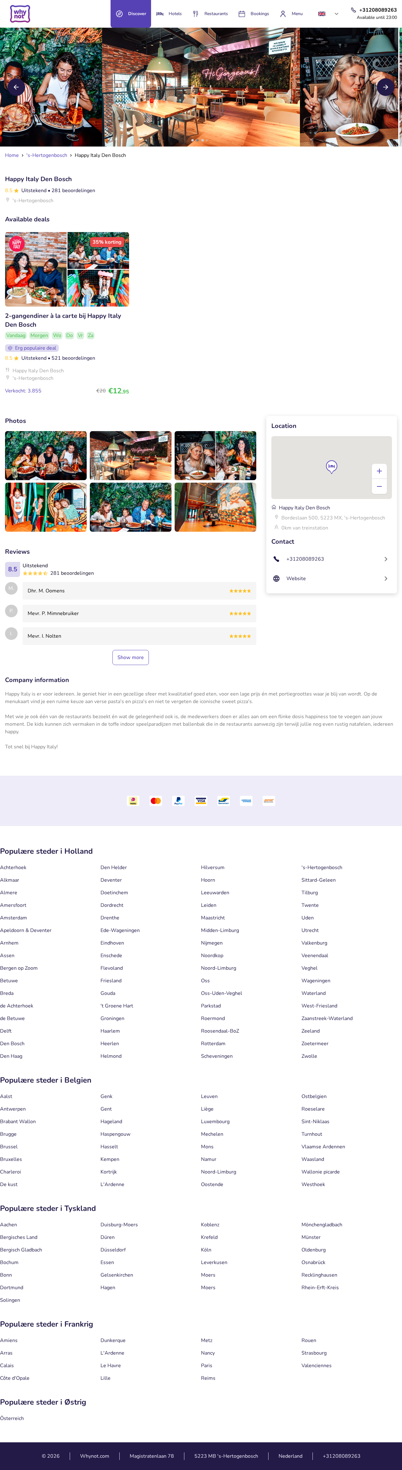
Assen (7, 955)
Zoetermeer (315, 1043)
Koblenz (210, 1224)
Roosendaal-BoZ (220, 1031)
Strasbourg (314, 1353)
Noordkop (212, 955)
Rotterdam (213, 1043)
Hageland (111, 1121)
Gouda (107, 993)
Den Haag (11, 1056)
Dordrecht (111, 905)
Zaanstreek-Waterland (327, 1018)
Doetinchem (114, 892)
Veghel (310, 968)
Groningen (112, 1018)
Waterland (314, 993)
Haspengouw (115, 1134)
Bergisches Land (18, 1237)
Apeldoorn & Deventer (26, 930)
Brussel (9, 1146)
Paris (206, 1365)
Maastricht (213, 917)
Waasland (313, 1159)
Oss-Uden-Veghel (221, 993)
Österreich (12, 1418)
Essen (107, 1262)
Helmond (111, 1056)
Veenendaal (315, 955)
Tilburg (310, 892)
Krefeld (209, 1237)
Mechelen (212, 1134)
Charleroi (10, 1171)
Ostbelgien (314, 1096)
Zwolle (309, 1056)
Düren (107, 1237)
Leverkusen (214, 1262)
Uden (308, 917)
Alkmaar (9, 880)
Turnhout (312, 1134)
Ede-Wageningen (120, 930)
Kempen (109, 1159)
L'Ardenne (112, 1184)
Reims (208, 1378)
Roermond (213, 1018)
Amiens (9, 1340)
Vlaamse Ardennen (323, 1146)
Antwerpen (13, 1109)
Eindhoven (112, 943)
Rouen (309, 1340)
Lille (105, 1378)
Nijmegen (212, 943)
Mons (207, 1146)
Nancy (208, 1353)
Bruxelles (11, 1159)
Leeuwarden (215, 892)
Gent (106, 1109)
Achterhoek (13, 867)
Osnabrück (313, 1262)
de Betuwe (12, 1018)
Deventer (111, 880)
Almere (8, 892)
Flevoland (111, 968)
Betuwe (9, 980)
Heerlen (109, 1043)
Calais (7, 1365)
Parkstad (211, 1005)
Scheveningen (217, 1056)
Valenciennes (317, 1365)
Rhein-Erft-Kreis (320, 1287)
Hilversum (213, 867)
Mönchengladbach (322, 1224)
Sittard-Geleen (319, 880)
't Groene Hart (116, 1005)
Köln (206, 1249)
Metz (206, 1340)
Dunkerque (113, 1340)
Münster (311, 1237)
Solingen (10, 1300)
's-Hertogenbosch (322, 867)
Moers (208, 1275)
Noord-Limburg (218, 968)
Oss (205, 980)
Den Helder (113, 867)
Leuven (209, 1096)
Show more (130, 657)
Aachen (8, 1224)
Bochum (9, 1262)
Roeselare (313, 1109)
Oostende (212, 1184)
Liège (207, 1109)
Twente (310, 905)
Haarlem (110, 1031)
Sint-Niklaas (315, 1121)
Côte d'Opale (15, 1378)
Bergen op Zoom (19, 968)
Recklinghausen (319, 1275)
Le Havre (110, 1365)
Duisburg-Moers (119, 1224)
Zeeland (311, 1031)
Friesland (111, 980)
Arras (6, 1353)
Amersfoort (13, 905)
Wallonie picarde (321, 1171)
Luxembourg (215, 1121)
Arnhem (9, 943)
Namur (208, 1159)
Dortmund (11, 1287)
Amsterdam (13, 917)
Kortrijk (108, 1171)
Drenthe (109, 917)
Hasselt (109, 1146)
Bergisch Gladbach (21, 1249)
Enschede (111, 955)
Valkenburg (314, 943)
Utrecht (310, 930)
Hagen (107, 1287)
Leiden (208, 905)
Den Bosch (12, 1043)
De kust (9, 1184)
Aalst (6, 1096)
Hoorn (208, 880)
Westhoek (313, 1184)
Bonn (6, 1275)
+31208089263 (342, 1456)
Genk (106, 1096)
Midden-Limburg (220, 930)
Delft (6, 1031)
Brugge (8, 1134)
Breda (7, 993)
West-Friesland (319, 1005)
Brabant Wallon (18, 1121)
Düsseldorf (113, 1249)
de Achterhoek (16, 1005)
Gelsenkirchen (116, 1275)
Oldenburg (314, 1249)
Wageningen (316, 980)
